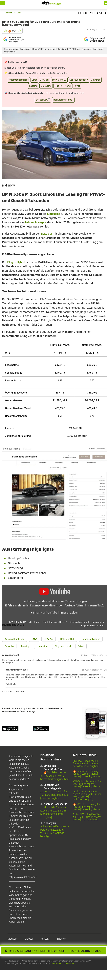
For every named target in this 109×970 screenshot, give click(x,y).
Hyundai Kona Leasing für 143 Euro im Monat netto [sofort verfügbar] (85, 763)
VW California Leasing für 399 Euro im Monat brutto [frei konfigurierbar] (87, 784)
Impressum (56, 964)
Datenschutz (68, 964)
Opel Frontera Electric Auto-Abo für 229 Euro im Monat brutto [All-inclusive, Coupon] (87, 795)
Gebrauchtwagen (78, 79)
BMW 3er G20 (59, 79)
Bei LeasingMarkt (63, 99)
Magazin (12, 938)
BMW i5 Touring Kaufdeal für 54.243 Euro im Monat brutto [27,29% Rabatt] (87, 817)
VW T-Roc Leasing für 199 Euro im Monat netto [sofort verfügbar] (54, 795)
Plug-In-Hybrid (62, 86)
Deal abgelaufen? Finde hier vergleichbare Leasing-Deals (54, 951)
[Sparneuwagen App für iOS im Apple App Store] (17, 729)
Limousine (46, 86)
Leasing (33, 86)
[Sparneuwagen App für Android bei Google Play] (47, 729)
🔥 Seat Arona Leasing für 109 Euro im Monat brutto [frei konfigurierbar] (87, 774)
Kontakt (45, 938)
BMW (34, 79)
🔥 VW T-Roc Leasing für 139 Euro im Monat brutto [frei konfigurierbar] (54, 776)
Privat (77, 86)
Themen (61, 938)
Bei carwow (43, 99)
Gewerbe (95, 79)
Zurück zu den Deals (13, 13)
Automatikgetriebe (19, 79)
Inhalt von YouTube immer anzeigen (55, 612)
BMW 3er (44, 79)
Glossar (29, 938)
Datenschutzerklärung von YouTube (66, 605)
